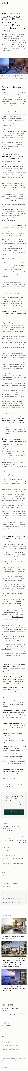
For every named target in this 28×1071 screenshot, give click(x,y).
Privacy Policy (14, 1060)
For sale (3, 1031)
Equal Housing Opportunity (18, 1064)
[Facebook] (2, 1014)
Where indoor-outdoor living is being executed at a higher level (13, 864)
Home (2, 10)
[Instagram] (6, 1014)
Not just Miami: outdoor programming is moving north (13, 867)
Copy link (6, 883)
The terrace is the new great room (9, 850)
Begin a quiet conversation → (12, 902)
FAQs (2, 875)
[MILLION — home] (6, 3)
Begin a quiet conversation (15, 812)
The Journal (9, 10)
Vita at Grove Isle (6, 648)
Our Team (3, 1028)
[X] (10, 1014)
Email (15, 883)
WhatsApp (7, 886)
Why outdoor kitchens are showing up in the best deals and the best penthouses (13, 854)
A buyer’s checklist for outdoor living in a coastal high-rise (12, 859)
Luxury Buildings (5, 1023)
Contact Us (21, 1015)
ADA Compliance (5, 1060)
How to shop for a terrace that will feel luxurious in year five (13, 871)
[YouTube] (14, 1014)
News (2, 1036)
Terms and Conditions (6, 1064)
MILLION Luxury (5, 786)
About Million (4, 1067)
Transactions (4, 1033)
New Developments (6, 1025)
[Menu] (26, 3)
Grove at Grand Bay (17, 617)
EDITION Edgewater (13, 629)
